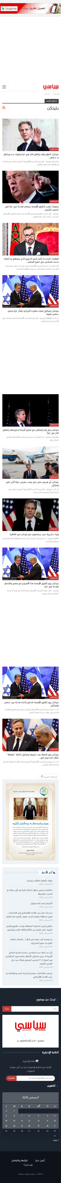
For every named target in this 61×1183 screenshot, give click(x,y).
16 (6, 1121)
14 (22, 1121)
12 (38, 1121)
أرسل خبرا (40, 1161)
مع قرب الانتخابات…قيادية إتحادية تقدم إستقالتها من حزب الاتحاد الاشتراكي (29, 975)
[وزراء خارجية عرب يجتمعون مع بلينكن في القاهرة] (30, 514)
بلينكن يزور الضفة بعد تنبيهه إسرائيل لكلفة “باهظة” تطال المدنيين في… (33, 756)
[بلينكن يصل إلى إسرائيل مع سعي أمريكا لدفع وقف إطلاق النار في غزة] (30, 410)
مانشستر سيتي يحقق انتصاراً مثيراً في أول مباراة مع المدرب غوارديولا (29, 892)
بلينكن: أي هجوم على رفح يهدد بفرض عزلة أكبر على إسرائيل (32, 484)
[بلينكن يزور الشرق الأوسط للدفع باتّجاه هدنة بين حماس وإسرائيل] (30, 683)
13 (29, 1121)
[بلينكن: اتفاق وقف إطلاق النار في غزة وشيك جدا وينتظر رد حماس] (30, 135)
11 (47, 1121)
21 (22, 1126)
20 (29, 1126)
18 (47, 1126)
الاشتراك (11, 1078)
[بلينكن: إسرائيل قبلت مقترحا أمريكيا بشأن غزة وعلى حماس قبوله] (30, 291)
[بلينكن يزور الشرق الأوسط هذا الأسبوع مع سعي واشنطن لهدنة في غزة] (30, 564)
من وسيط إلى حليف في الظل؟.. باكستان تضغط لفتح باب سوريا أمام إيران (31, 941)
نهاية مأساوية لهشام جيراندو (39, 881)
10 (55, 1121)
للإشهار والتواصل (19, 1161)
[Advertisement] (30, 47)
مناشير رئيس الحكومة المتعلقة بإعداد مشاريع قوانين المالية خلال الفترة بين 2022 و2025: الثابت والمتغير (29, 928)
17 (55, 1126)
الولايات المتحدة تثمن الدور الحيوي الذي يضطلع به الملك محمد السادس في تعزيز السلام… (31, 260)
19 (38, 1126)
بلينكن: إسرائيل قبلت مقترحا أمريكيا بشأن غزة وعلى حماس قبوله (33, 312)
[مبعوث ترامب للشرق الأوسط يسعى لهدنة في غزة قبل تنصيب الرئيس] (30, 187)
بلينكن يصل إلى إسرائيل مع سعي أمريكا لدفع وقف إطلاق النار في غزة (31, 431)
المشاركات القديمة (50, 776)
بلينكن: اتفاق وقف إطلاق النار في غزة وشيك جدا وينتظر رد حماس (31, 156)
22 (14, 1126)
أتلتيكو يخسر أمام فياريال (41, 903)
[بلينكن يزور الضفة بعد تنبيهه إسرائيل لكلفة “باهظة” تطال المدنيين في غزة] (30, 735)
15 (14, 1121)
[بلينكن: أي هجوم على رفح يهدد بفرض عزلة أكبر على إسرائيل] (30, 462)
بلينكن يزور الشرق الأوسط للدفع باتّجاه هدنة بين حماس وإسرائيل (31, 704)
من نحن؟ (28, 1165)
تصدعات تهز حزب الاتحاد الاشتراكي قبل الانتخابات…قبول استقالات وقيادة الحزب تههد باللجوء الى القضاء (29, 915)
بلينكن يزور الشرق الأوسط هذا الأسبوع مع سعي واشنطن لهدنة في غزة (31, 585)
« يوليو (56, 1140)
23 (6, 1126)
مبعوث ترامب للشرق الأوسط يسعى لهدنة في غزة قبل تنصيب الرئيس (32, 208)
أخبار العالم (54, 149)
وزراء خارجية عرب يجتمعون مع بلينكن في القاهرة (34, 534)
